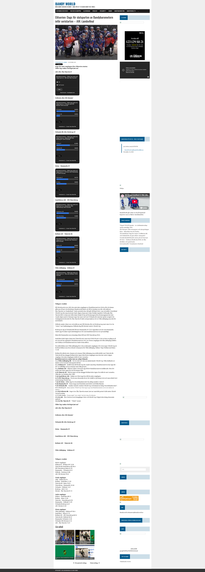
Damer (110, 11)
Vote (59, 89)
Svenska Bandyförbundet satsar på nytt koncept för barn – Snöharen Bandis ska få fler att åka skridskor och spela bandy (134, 240)
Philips (122, 188)
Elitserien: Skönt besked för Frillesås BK (65, 558)
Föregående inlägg (80, 563)
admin (65, 62)
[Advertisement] (135, 94)
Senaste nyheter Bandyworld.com (84, 558)
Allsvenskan (86, 11)
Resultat (95, 11)
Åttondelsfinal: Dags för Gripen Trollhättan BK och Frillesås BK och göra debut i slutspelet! (84, 542)
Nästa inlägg (94, 563)
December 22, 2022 (128, 152)
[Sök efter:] (133, 469)
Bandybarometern (119, 11)
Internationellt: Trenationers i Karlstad (131, 244)
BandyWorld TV (131, 11)
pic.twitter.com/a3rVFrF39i (130, 146)
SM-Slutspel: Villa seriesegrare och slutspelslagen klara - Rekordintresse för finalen (65, 542)
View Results (63, 92)
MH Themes (75, 570)
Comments (62, 126)
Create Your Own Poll (71, 126)
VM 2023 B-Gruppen (75, 11)
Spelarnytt (103, 11)
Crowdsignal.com (71, 92)
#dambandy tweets (125, 561)
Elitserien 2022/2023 (62, 11)
